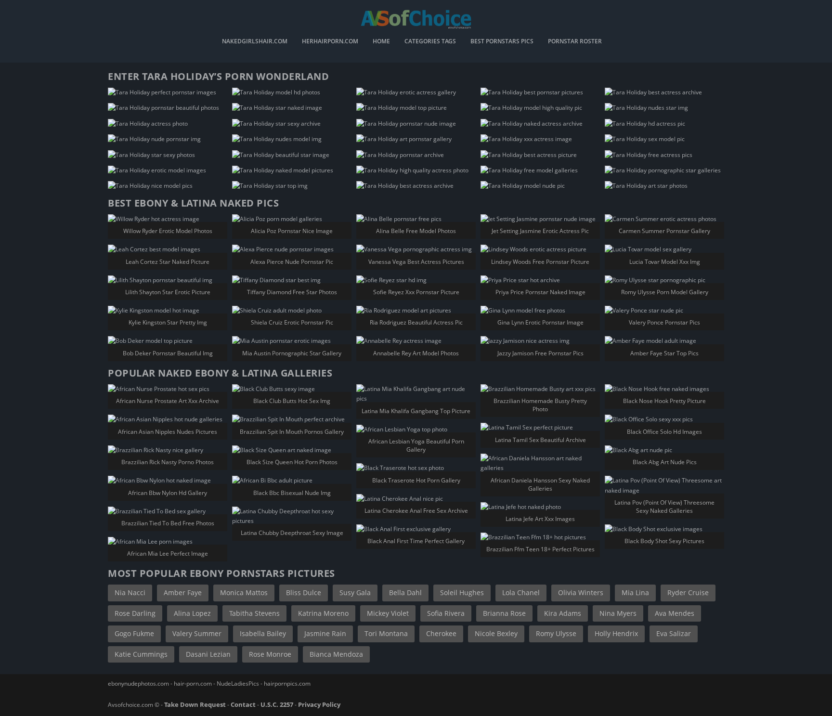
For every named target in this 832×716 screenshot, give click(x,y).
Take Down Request (195, 704)
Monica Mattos (244, 592)
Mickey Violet (388, 613)
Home (381, 42)
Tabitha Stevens (254, 613)
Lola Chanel (521, 592)
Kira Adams (562, 613)
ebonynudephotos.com (138, 683)
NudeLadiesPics (238, 683)
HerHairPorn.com (330, 42)
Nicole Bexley (496, 633)
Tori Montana (386, 633)
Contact (243, 704)
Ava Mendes (674, 613)
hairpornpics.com (287, 683)
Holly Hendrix (616, 633)
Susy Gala (355, 592)
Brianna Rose (504, 613)
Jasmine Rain (325, 633)
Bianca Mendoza (336, 654)
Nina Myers (618, 613)
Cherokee (441, 633)
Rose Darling (135, 613)
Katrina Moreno (323, 613)
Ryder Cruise (688, 592)
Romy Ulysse (556, 633)
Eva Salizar (673, 633)
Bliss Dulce (303, 592)
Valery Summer (196, 633)
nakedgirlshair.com (254, 42)
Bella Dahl (405, 592)
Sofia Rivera (446, 613)
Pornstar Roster (575, 42)
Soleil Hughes (462, 592)
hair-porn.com (193, 683)
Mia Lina (635, 592)
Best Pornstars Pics (501, 42)
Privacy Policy (319, 704)
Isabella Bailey (263, 633)
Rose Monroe (270, 654)
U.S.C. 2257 (276, 704)
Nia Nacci (130, 592)
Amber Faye (183, 592)
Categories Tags (430, 42)
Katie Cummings (141, 654)
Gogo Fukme (134, 633)
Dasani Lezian (208, 654)
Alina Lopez (192, 613)
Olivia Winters (580, 592)
